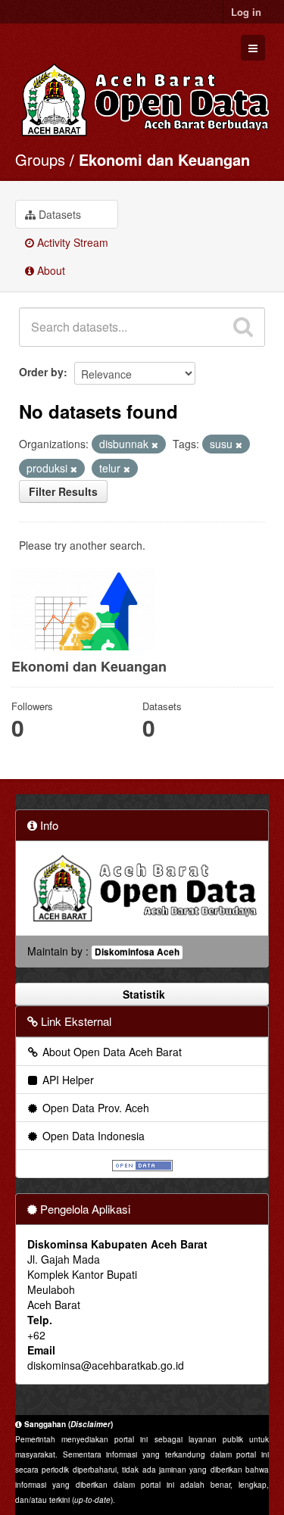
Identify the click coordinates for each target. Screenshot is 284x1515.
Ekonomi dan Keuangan (164, 159)
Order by (41, 371)
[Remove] (154, 444)
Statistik (142, 994)
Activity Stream (71, 242)
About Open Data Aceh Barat (110, 1051)
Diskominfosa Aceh (137, 952)
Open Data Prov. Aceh (94, 1107)
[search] (243, 327)
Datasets (58, 214)
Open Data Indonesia (92, 1135)
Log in (246, 12)
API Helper (66, 1079)
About (49, 270)
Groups (40, 159)
